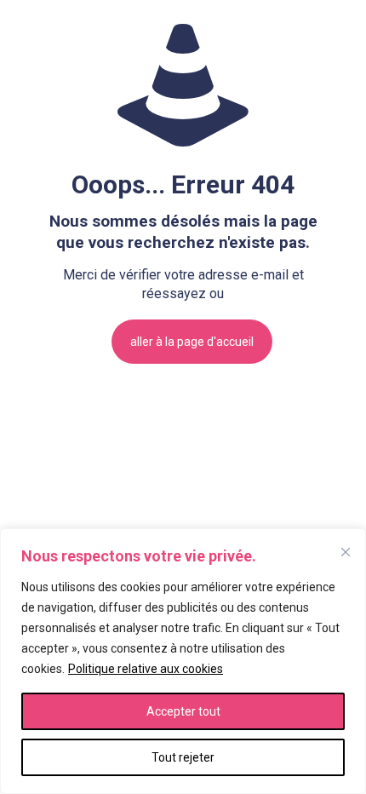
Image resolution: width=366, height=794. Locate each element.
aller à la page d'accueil (192, 341)
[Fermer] (345, 552)
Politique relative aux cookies (145, 669)
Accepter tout (183, 711)
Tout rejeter (183, 757)
